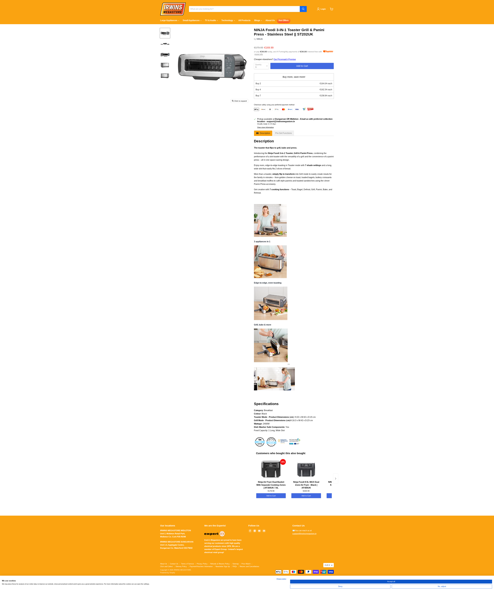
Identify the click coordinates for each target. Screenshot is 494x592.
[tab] (263, 133)
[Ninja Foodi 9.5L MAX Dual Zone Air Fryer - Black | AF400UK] (306, 469)
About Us (270, 20)
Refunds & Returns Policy (220, 564)
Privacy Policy (202, 564)
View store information (265, 127)
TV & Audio (211, 20)
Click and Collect (166, 566)
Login (323, 9)
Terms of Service (187, 564)
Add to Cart (271, 496)
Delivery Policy (181, 566)
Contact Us (174, 564)
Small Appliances (191, 20)
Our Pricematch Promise (285, 59)
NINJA (260, 39)
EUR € (327, 565)
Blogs (257, 20)
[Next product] (335, 478)
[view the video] (289, 364)
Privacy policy (281, 579)
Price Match (245, 564)
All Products (244, 20)
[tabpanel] (294, 297)
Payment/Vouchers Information (201, 566)
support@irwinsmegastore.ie (304, 533)
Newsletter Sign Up (222, 566)
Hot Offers (284, 20)
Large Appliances (169, 20)
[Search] (303, 9)
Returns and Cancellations (249, 566)
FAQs (235, 566)
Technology (227, 20)
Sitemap (235, 564)
